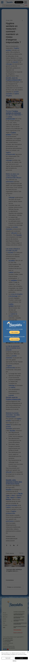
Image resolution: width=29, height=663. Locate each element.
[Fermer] (27, 653)
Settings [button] (14, 660)
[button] (24, 322)
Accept (21, 658)
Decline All (8, 658)
